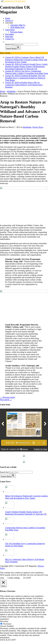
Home (7, 18)
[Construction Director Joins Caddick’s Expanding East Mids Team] (9, 523)
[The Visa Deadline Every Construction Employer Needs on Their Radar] (9, 539)
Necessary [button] (4, 621)
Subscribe (9, 36)
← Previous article (7, 397)
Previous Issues (16, 32)
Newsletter (9, 34)
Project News (37, 127)
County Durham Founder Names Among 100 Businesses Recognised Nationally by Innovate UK (26, 513)
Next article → (6, 400)
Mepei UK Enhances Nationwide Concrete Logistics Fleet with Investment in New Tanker (26, 497)
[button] (6, 42)
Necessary (7, 624)
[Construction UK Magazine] (13, 1)
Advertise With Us (17, 25)
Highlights (27, 127)
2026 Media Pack (17, 27)
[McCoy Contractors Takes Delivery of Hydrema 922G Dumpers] (9, 555)
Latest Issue (10, 30)
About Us (9, 20)
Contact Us (9, 39)
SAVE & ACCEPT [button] (8, 640)
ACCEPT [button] (27, 578)
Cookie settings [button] (13, 578)
